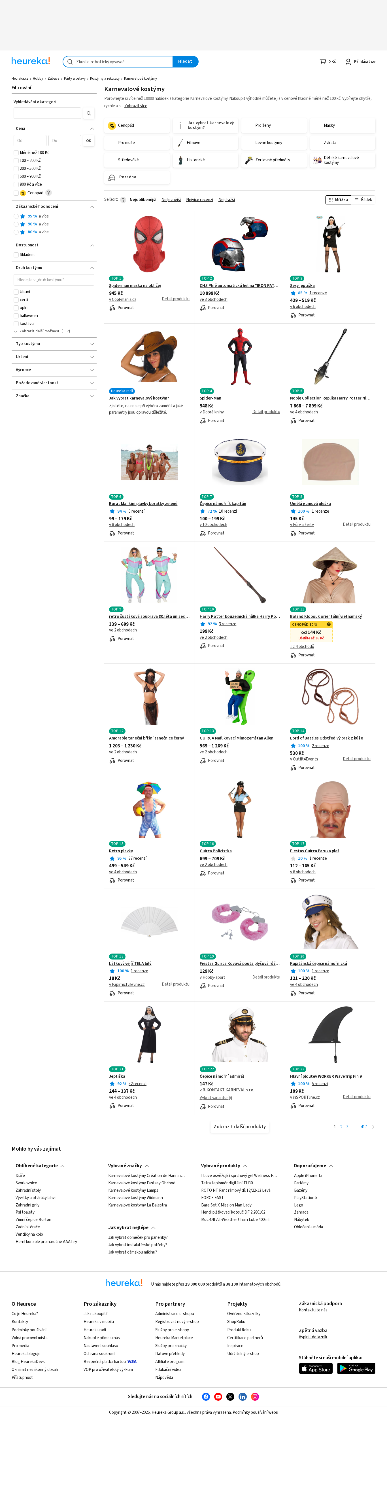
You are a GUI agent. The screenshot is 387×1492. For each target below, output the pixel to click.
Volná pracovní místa (30, 1338)
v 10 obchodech (213, 525)
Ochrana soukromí (99, 1354)
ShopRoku (236, 1322)
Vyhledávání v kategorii (36, 102)
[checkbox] (16, 152)
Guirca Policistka (216, 851)
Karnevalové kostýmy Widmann (135, 1198)
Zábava (53, 78)
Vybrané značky (125, 1166)
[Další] (373, 1127)
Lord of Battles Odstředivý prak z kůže (326, 738)
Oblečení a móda (308, 1227)
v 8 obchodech (122, 525)
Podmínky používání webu (255, 1412)
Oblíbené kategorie (37, 1166)
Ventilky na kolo (29, 1234)
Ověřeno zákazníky (243, 1314)
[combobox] (118, 61)
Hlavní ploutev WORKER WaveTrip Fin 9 (326, 1076)
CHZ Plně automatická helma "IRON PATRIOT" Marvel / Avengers (240, 286)
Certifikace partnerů (245, 1338)
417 (364, 1127)
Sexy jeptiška (302, 286)
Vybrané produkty (220, 1166)
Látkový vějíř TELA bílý (130, 964)
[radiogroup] (54, 224)
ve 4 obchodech (304, 412)
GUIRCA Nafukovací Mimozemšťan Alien (236, 738)
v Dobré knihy (212, 412)
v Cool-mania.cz (122, 300)
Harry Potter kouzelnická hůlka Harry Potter (240, 617)
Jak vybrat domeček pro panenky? (138, 1237)
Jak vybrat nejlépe (128, 1227)
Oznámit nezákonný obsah (35, 1370)
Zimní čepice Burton (33, 1220)
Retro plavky (121, 851)
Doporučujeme (310, 1166)
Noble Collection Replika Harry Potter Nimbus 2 (330, 398)
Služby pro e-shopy (172, 1330)
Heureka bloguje (26, 1354)
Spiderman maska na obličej (135, 286)
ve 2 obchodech (123, 630)
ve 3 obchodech (213, 300)
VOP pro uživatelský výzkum (108, 1370)
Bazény (300, 1190)
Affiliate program (169, 1362)
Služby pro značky (171, 1346)
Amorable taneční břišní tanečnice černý (146, 738)
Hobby (38, 78)
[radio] (16, 216)
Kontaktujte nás (313, 1310)
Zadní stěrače (28, 1227)
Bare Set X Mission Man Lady (226, 1205)
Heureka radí (95, 1330)
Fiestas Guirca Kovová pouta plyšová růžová (240, 964)
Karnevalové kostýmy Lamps (133, 1190)
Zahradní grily (27, 1205)
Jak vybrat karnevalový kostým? (139, 398)
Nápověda (164, 1378)
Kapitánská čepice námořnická (318, 964)
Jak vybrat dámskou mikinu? (132, 1252)
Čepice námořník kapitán (223, 504)
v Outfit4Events (304, 759)
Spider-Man (210, 398)
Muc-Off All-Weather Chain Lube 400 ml (235, 1220)
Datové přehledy (170, 1354)
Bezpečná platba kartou (105, 1362)
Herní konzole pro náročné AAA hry (46, 1242)
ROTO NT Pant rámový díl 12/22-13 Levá (236, 1190)
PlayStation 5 (305, 1198)
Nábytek (301, 1220)
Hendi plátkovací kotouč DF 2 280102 (233, 1213)
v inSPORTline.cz (305, 1097)
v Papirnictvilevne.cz (127, 985)
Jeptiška (117, 1076)
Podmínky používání (29, 1330)
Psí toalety (25, 1213)
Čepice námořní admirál (222, 1076)
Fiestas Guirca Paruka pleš (314, 851)
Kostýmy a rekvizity (105, 78)
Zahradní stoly (28, 1190)
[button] (47, 113)
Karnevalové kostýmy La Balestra (137, 1205)
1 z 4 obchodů (302, 647)
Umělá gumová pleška (310, 504)
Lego (298, 1205)
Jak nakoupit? (96, 1314)
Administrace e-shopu (174, 1314)
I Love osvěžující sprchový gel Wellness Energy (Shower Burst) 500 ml (239, 1176)
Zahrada (301, 1213)
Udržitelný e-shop (243, 1354)
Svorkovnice (26, 1183)
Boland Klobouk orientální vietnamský (326, 617)
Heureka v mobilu (99, 1322)
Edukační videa (168, 1370)
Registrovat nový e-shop (177, 1322)
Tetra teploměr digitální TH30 (227, 1183)
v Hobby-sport (212, 977)
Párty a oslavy (75, 78)
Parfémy (301, 1183)
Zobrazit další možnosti (40, 331)
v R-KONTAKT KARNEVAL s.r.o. (227, 1090)
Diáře (20, 1176)
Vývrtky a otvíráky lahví (36, 1198)
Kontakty (20, 1322)
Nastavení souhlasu (101, 1346)
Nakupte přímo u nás (102, 1338)
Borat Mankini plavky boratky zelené (143, 504)
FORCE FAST (212, 1198)
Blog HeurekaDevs (28, 1362)
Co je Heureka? (25, 1314)
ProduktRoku (239, 1330)
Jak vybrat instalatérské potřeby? (137, 1245)
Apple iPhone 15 (308, 1176)
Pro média (20, 1346)
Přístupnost (22, 1378)
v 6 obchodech (303, 307)
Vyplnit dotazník (313, 1337)
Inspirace (235, 1346)
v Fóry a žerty (302, 525)
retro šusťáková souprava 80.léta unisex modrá (149, 617)
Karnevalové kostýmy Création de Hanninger (147, 1176)
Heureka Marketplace (174, 1338)
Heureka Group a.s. (168, 1412)
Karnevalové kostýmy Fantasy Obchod (141, 1183)
